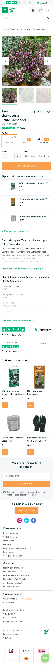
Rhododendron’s (10, 587)
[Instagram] (19, 520)
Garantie (7, 545)
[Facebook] (33, 520)
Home (4, 29)
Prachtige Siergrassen (13, 568)
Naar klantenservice (26, 510)
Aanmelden (26, 483)
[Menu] (5, 10)
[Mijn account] (33, 10)
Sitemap (7, 638)
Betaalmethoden (10, 533)
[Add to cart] (5, 405)
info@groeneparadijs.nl (13, 610)
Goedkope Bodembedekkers (16, 575)
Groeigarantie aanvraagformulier (18, 548)
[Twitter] (26, 520)
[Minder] (5, 156)
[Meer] (17, 156)
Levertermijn (8, 541)
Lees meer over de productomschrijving (21, 268)
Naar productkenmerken (16, 231)
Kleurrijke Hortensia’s (12, 572)
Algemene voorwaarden (14, 630)
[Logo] (12, 10)
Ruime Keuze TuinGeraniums (16, 579)
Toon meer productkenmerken (17, 320)
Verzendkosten (10, 537)
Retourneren (8, 552)
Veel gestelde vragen (12, 556)
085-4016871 (9, 614)
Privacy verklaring (11, 634)
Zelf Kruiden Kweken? (12, 583)
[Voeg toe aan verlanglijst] (48, 111)
